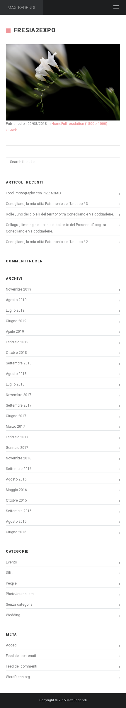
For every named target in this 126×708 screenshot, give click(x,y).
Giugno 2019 (16, 321)
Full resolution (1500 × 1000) (84, 124)
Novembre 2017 (18, 395)
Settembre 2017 (19, 405)
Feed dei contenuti (21, 656)
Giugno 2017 (16, 416)
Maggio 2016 (16, 490)
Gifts (9, 573)
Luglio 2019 (15, 310)
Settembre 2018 (19, 363)
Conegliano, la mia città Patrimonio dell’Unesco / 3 (47, 204)
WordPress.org (18, 677)
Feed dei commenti (21, 666)
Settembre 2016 (19, 469)
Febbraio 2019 (17, 342)
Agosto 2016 (16, 479)
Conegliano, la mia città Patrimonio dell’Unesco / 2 (47, 242)
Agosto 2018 (16, 374)
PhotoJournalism (20, 594)
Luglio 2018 (15, 384)
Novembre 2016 (18, 458)
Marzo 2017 (15, 427)
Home (56, 124)
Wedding (13, 615)
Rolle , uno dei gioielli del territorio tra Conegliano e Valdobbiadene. (60, 214)
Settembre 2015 (19, 511)
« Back (11, 130)
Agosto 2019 (16, 300)
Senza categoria (19, 604)
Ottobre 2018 (16, 353)
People (11, 583)
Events (11, 562)
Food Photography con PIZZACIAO (33, 193)
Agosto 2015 (16, 521)
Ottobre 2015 (16, 500)
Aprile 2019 (15, 332)
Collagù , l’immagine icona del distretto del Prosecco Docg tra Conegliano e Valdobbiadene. (56, 228)
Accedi (11, 645)
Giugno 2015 (16, 532)
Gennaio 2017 (17, 448)
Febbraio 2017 (17, 437)
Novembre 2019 (18, 289)
